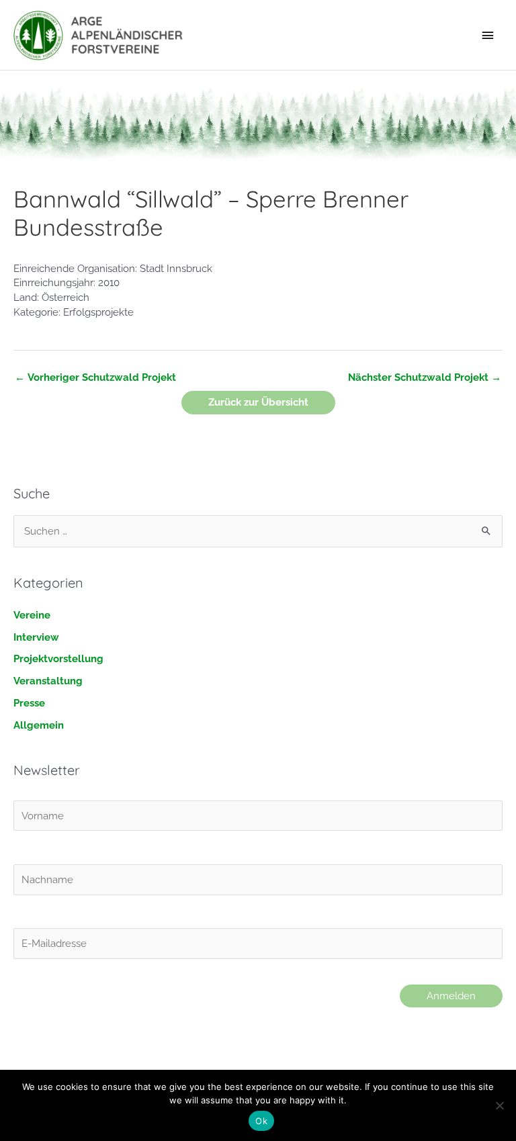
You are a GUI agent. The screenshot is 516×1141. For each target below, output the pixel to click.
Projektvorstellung (58, 658)
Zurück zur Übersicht (258, 402)
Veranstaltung (48, 680)
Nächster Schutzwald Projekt (424, 377)
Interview (36, 637)
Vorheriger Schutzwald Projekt (95, 377)
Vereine (31, 615)
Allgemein (38, 725)
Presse (29, 703)
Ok (261, 1120)
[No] (499, 1105)
